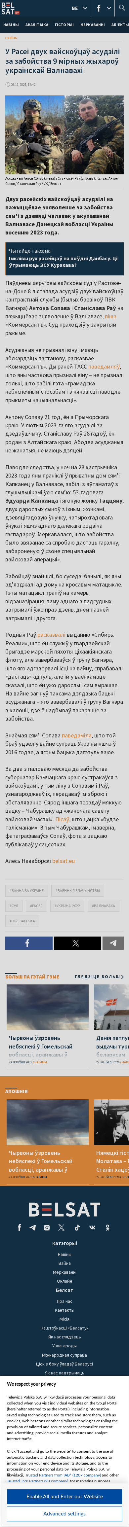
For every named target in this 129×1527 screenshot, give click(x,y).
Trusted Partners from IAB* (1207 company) (63, 1475)
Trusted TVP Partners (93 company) (37, 1481)
